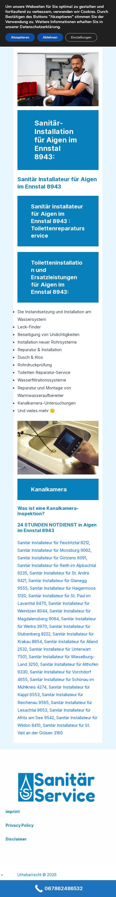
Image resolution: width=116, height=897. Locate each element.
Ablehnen (50, 37)
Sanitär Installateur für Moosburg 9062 (53, 550)
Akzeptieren (20, 37)
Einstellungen (81, 37)
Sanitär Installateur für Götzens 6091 (51, 557)
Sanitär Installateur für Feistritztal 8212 (53, 542)
